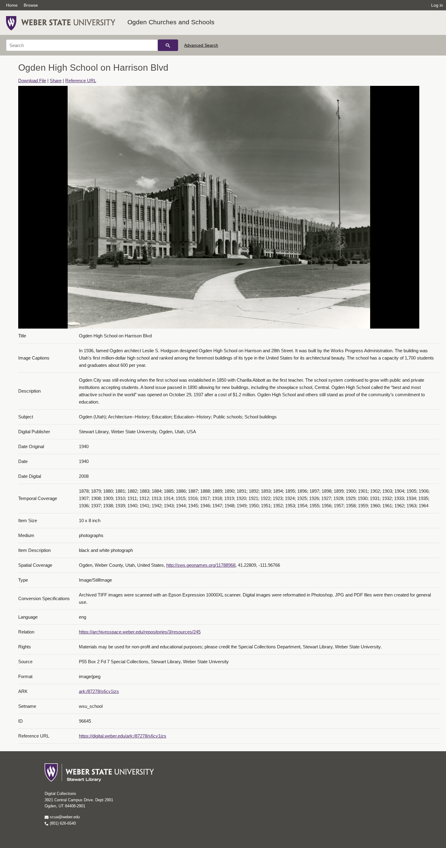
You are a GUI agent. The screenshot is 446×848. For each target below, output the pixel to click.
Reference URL (80, 80)
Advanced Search (201, 45)
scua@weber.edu (64, 817)
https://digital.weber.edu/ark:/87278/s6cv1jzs (122, 735)
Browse (31, 5)
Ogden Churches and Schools (171, 22)
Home (12, 5)
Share (56, 80)
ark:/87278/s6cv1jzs (99, 691)
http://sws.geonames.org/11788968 (200, 565)
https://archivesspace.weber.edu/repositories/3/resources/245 (140, 631)
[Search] (168, 45)
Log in (437, 5)
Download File (32, 80)
